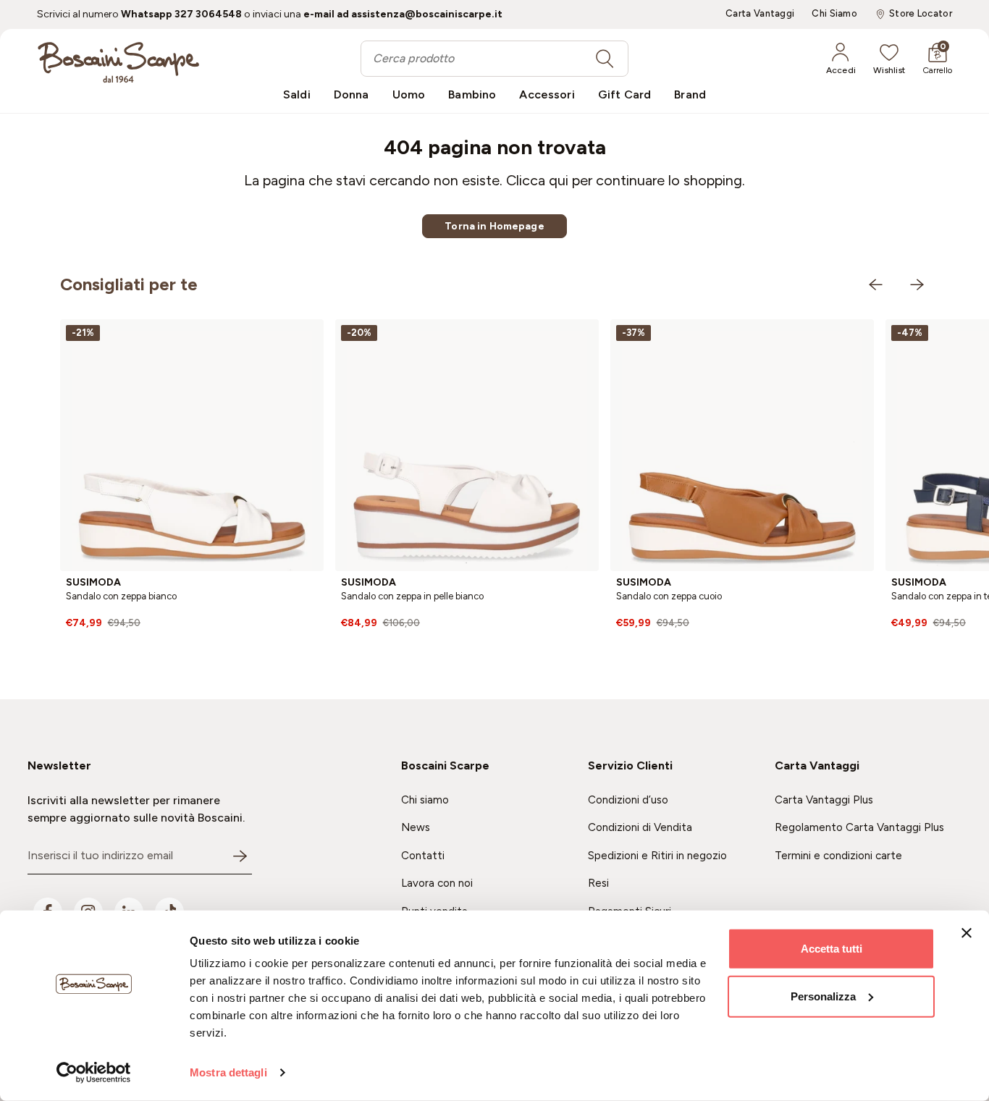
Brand (690, 94)
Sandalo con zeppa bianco (121, 596)
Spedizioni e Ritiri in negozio (657, 855)
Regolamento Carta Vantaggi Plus (859, 827)
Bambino (472, 94)
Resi (598, 883)
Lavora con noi (437, 883)
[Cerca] (604, 58)
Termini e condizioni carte (838, 855)
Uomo (409, 94)
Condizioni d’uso (628, 799)
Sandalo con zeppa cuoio (669, 596)
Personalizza (823, 996)
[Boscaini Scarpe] (118, 62)
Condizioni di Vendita (640, 827)
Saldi (297, 94)
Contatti (423, 855)
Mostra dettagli (228, 1072)
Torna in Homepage (494, 226)
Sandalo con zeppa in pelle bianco (412, 596)
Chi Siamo (834, 14)
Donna (351, 94)
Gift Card (624, 94)
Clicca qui (537, 180)
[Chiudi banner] (966, 933)
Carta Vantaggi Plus (824, 799)
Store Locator (920, 14)
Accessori (546, 94)
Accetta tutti (831, 948)
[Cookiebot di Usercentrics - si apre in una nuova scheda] (93, 1073)
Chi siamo (425, 799)
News (415, 827)
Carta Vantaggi (759, 14)
